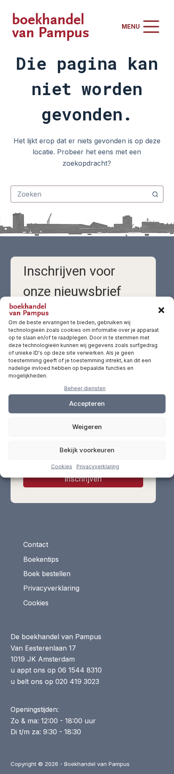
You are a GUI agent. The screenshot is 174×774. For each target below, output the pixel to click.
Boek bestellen (47, 573)
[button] (161, 310)
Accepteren (87, 403)
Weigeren (87, 427)
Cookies (61, 466)
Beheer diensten (85, 388)
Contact (35, 544)
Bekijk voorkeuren (87, 450)
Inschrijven (83, 478)
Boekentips (41, 559)
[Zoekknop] (155, 194)
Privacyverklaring (97, 466)
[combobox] (79, 194)
